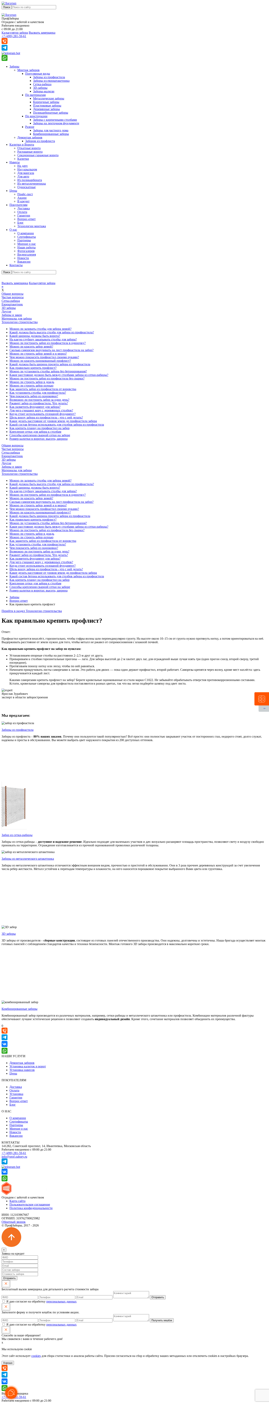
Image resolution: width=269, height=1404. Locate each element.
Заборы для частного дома (50, 130)
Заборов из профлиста (40, 141)
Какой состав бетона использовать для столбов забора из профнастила (56, 424)
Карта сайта (17, 1201)
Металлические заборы (48, 98)
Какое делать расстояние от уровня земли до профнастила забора (53, 421)
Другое (6, 311)
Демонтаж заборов (29, 137)
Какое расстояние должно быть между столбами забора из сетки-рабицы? (58, 375)
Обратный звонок (14, 1221)
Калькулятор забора (15, 32)
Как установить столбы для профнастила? (37, 392)
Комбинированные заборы (51, 134)
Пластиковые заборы (47, 105)
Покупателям (18, 205)
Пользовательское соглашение (29, 1204)
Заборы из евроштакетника (51, 80)
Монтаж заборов (28, 70)
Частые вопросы (13, 297)
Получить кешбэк (161, 1320)
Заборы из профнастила (49, 77)
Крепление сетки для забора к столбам (35, 431)
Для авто (23, 176)
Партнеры (24, 240)
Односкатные (26, 187)
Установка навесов (22, 1070)
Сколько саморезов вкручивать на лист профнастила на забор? (51, 350)
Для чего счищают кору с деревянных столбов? (41, 410)
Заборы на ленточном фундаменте (56, 123)
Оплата (22, 212)
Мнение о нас (26, 244)
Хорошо (7, 1362)
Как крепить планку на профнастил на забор (39, 428)
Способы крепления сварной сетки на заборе (39, 435)
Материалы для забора (17, 318)
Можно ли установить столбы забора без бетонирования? (48, 371)
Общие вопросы (12, 293)
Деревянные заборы (46, 109)
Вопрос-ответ (26, 219)
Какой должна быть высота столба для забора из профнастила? (51, 332)
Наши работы (26, 247)
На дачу (22, 165)
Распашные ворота (30, 151)
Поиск (6, 7)
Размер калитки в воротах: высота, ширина (38, 438)
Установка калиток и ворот (27, 1066)
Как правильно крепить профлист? (33, 367)
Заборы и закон (12, 315)
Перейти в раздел (32, 611)
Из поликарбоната (29, 180)
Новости (23, 258)
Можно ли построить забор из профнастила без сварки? (46, 378)
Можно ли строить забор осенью (31, 385)
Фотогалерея (25, 251)
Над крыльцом (27, 169)
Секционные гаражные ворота (37, 155)
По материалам (35, 95)
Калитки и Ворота (21, 144)
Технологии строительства (20, 322)
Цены (13, 190)
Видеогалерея (26, 254)
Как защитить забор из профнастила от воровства (42, 389)
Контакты (16, 265)
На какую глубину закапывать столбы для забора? (43, 339)
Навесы (14, 162)
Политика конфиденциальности (31, 1208)
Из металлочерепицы (31, 183)
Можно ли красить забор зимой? (31, 346)
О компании (25, 233)
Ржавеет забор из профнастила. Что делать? (38, 403)
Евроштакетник (12, 304)
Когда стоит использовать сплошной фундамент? (42, 414)
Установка (16, 1094)
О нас (13, 229)
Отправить (9, 1278)
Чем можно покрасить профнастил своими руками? (44, 357)
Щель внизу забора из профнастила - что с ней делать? (46, 417)
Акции (22, 197)
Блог (20, 222)
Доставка (23, 208)
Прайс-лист (25, 194)
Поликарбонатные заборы (50, 112)
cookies (36, 1355)
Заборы (14, 66)
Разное (29, 126)
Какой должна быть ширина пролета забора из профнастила (49, 364)
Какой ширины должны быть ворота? (34, 336)
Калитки (23, 158)
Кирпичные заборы (46, 102)
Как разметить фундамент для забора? (34, 406)
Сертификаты (26, 236)
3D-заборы (40, 87)
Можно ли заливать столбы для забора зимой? (40, 328)
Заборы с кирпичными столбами (55, 119)
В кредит (23, 201)
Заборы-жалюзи (43, 91)
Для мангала (25, 173)
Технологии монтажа (31, 226)
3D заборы (9, 308)
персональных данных (61, 1301)
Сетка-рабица (42, 84)
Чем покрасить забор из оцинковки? (33, 396)
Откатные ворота (29, 148)
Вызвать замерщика (42, 32)
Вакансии (24, 261)
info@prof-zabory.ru (14, 1156)
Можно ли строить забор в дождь (31, 382)
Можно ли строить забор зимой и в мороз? (38, 353)
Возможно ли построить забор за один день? (39, 399)
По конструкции (36, 116)
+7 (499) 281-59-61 (14, 36)
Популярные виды (37, 73)
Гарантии (23, 215)
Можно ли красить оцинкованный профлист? (40, 360)
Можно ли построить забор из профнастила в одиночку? (47, 343)
